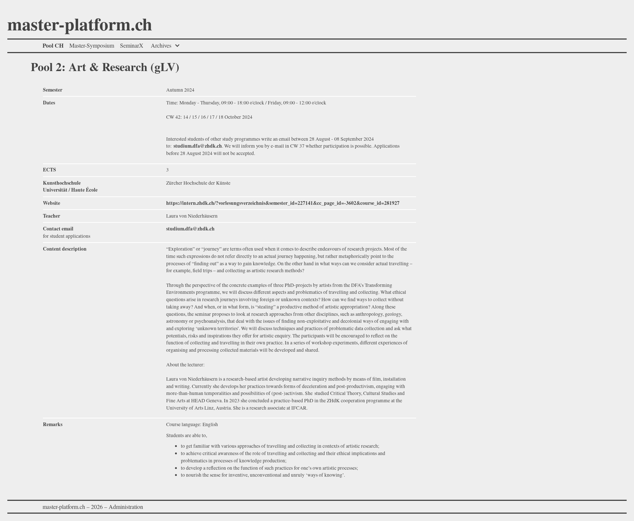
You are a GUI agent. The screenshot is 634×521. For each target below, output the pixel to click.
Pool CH (53, 45)
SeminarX (131, 45)
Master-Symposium (91, 45)
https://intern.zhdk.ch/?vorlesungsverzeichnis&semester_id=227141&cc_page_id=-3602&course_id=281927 (283, 203)
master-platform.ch (79, 25)
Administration (126, 506)
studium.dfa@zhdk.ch (198, 145)
